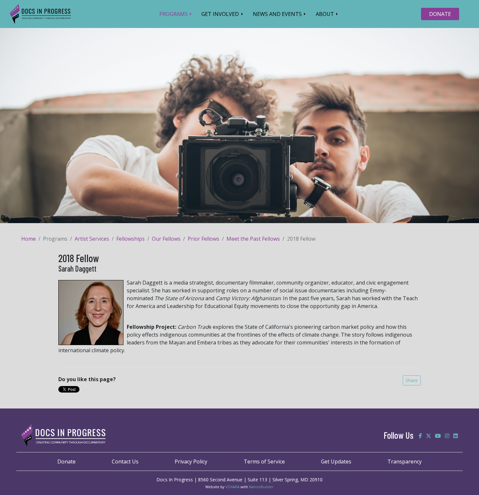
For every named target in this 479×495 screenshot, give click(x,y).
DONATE (440, 14)
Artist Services (92, 238)
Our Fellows (166, 238)
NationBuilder (261, 486)
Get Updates (336, 461)
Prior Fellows (203, 238)
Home (28, 238)
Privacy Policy (191, 461)
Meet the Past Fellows (253, 238)
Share (412, 380)
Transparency (404, 461)
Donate (66, 461)
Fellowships (130, 238)
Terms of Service (264, 461)
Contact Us (125, 461)
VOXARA (232, 486)
